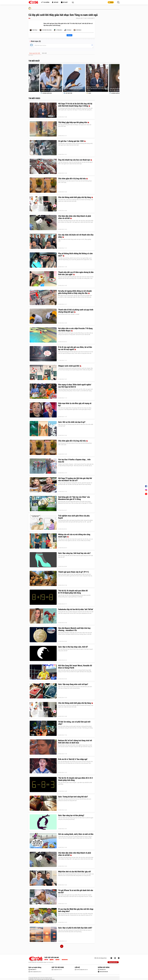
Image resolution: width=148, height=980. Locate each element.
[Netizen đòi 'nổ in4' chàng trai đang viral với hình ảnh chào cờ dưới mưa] (43, 747)
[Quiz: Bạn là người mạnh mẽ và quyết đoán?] (74, 78)
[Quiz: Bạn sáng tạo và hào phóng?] (43, 822)
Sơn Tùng (35, 30)
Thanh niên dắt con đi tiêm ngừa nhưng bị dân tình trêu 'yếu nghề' (76, 273)
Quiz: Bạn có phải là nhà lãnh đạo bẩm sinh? (75, 928)
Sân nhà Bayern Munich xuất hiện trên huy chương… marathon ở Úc (74, 629)
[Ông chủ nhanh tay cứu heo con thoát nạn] (43, 166)
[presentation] (28, 77)
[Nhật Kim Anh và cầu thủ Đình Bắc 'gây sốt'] (43, 878)
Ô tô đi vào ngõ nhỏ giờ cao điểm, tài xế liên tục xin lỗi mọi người (75, 348)
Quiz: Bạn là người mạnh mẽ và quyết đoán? (73, 89)
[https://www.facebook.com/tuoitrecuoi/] (111, 958)
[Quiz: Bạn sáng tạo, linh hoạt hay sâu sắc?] (43, 559)
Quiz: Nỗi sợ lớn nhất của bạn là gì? (71, 422)
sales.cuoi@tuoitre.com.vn (35, 971)
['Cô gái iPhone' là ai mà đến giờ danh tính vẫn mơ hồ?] (43, 897)
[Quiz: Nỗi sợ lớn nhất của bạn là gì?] (43, 428)
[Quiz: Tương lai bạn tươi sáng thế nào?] (43, 803)
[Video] (74, 9)
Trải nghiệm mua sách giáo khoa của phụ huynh (74, 517)
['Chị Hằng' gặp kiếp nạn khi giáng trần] (43, 129)
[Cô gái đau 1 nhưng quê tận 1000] (43, 147)
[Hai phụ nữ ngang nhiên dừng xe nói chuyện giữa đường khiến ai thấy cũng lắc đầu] (43, 297)
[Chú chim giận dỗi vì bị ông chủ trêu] (43, 185)
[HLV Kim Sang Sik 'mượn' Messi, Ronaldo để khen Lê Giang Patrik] (43, 672)
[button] (72, 2)
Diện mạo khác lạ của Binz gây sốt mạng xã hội (74, 404)
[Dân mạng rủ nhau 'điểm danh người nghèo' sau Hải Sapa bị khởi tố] (43, 391)
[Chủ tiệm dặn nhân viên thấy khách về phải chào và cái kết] (43, 222)
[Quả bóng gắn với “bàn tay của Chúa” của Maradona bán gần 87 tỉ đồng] (43, 503)
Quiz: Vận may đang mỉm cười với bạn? (73, 684)
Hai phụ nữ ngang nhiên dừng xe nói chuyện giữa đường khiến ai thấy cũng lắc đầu (75, 292)
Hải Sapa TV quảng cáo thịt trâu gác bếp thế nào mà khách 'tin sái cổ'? (75, 479)
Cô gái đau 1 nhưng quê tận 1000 (71, 141)
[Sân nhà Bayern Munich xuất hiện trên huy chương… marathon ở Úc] (43, 634)
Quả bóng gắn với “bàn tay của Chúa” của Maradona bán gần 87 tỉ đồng (74, 498)
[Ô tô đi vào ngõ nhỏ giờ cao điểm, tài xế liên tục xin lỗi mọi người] (43, 353)
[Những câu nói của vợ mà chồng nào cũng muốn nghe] (43, 541)
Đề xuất (65, 2)
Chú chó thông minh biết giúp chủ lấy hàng (74, 197)
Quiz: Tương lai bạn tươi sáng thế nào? (73, 797)
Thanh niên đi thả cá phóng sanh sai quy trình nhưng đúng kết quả (75, 311)
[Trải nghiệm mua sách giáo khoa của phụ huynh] (43, 522)
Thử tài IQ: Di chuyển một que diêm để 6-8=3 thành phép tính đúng (75, 779)
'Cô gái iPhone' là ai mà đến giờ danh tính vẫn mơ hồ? (75, 891)
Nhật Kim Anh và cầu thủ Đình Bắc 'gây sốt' (74, 872)
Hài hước (79, 30)
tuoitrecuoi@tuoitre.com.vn (82, 969)
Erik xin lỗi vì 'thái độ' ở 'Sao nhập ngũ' (72, 759)
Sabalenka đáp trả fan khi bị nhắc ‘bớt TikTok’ (75, 609)
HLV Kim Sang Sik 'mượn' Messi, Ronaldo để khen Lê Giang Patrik (75, 667)
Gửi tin (111, 2)
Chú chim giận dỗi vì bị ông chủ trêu (72, 179)
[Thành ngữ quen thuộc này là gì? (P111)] (43, 578)
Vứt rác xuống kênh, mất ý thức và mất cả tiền (75, 834)
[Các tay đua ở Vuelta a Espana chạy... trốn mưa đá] (43, 466)
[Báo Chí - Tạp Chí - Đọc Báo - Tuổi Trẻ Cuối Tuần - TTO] (52, 959)
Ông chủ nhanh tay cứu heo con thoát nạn (74, 160)
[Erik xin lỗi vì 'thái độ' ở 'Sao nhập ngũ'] (43, 765)
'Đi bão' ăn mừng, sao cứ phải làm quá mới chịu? (74, 723)
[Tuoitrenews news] (65, 959)
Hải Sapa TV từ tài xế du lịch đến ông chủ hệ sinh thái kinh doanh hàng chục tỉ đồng (96, 88)
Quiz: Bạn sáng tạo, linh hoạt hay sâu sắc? (74, 553)
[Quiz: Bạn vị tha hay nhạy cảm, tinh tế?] (43, 653)
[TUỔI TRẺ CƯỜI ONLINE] (36, 959)
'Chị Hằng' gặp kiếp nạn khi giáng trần (72, 122)
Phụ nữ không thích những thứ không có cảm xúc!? (75, 254)
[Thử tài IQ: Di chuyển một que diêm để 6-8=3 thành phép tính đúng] (43, 784)
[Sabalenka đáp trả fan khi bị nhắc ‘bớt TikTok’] (43, 616)
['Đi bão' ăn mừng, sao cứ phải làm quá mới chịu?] (43, 728)
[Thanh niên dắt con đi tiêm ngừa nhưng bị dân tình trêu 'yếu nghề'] (43, 278)
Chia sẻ (69, 35)
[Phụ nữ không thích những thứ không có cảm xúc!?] (43, 260)
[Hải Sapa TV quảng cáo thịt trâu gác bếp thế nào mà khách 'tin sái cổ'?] (43, 484)
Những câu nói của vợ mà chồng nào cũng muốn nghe (74, 535)
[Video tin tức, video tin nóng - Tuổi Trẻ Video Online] (58, 959)
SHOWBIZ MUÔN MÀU (47, 93)
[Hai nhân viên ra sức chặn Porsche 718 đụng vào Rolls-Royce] (43, 335)
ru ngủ (69, 30)
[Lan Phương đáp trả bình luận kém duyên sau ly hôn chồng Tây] (51, 78)
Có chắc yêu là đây (47, 30)
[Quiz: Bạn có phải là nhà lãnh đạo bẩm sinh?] (43, 934)
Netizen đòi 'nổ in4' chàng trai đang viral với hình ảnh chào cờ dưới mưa (75, 741)
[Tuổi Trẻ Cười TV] (115, 958)
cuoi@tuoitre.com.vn (57, 969)
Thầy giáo (59, 30)
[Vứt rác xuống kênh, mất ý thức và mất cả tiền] (43, 840)
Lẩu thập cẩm (68, 93)
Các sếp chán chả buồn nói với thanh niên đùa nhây (75, 236)
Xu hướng (46, 2)
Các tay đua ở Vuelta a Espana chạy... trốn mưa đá (74, 460)
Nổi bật (56, 2)
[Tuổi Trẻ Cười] (118, 958)
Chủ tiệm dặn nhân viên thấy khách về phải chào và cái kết (74, 217)
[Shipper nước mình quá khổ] (43, 372)
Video (89, 93)
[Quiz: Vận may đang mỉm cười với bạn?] (43, 691)
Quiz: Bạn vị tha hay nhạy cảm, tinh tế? (73, 647)
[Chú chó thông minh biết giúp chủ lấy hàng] (43, 204)
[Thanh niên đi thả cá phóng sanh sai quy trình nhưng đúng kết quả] (43, 316)
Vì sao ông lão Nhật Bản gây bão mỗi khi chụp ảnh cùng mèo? (75, 910)
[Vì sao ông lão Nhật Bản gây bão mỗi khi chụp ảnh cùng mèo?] (43, 915)
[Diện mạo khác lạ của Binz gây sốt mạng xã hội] (43, 410)
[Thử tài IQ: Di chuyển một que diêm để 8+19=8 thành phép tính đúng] (43, 597)
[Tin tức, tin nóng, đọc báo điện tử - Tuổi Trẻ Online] (46, 959)
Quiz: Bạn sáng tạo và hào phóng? (71, 815)
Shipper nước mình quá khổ (69, 366)
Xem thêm (31, 55)
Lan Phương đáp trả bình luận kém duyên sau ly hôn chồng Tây (50, 89)
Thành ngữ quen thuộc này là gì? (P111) (73, 572)
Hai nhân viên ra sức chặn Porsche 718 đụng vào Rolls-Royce (75, 329)
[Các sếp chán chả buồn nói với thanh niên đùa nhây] (43, 241)
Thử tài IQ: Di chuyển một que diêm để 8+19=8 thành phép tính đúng (73, 592)
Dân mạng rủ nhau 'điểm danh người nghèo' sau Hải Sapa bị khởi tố (74, 386)
